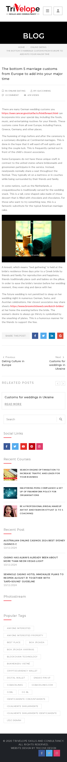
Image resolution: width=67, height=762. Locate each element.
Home (21, 47)
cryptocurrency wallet (22, 671)
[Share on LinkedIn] (52, 336)
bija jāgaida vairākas (20, 649)
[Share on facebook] (35, 336)
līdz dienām (14, 720)
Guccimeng (44, 90)
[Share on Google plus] (60, 336)
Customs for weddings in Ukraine (57, 365)
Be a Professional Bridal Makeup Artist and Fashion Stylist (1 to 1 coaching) (41, 510)
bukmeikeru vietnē (18, 663)
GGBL (10, 692)
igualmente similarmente (22, 706)
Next (58, 357)
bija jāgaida (36, 642)
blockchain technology (22, 656)
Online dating (38, 47)
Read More (13, 404)
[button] (58, 11)
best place (13, 642)
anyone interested (19, 628)
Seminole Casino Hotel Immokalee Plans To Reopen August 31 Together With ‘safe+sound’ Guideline (34, 578)
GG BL (25, 692)
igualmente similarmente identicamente (32, 713)
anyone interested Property (25, 635)
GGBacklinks (15, 685)
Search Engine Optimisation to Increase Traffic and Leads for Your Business (40, 473)
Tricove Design (46, 748)
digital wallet (16, 678)
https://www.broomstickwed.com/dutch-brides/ (37, 306)
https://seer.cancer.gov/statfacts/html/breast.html (30, 113)
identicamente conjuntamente (26, 699)
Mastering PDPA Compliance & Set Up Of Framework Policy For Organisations (41, 491)
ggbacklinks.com (42, 685)
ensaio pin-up (42, 678)
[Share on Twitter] (43, 336)
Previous (10, 357)
